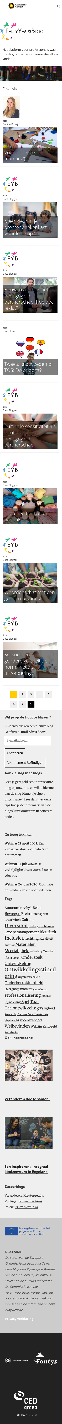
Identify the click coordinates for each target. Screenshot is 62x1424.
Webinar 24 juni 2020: (21, 884)
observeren (13, 958)
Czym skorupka (26, 1207)
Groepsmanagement (22, 932)
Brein (25, 914)
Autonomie (13, 908)
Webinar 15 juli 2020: (21, 864)
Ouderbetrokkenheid (24, 982)
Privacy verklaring (19, 1319)
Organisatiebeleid (29, 977)
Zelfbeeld (50, 1026)
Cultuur (28, 920)
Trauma (22, 1014)
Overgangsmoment (19, 989)
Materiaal (10, 945)
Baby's (27, 908)
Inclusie (13, 938)
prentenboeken (40, 989)
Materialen (25, 944)
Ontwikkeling (18, 963)
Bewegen (12, 913)
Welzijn (36, 1026)
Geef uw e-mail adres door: (25, 732)
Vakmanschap (38, 1014)
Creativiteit (13, 920)
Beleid (38, 908)
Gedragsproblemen (41, 926)
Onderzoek (32, 957)
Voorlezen (28, 1020)
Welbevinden (17, 1026)
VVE (39, 1020)
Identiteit (48, 932)
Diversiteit (16, 925)
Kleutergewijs (33, 1195)
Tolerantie (10, 1014)
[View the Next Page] (31, 705)
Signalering (13, 1002)
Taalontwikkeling (22, 1008)
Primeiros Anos (30, 1201)
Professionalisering (23, 995)
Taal (34, 1001)
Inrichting (30, 938)
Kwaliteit (46, 938)
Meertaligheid (17, 950)
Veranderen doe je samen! (27, 1099)
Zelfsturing (12, 1032)
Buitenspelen (39, 914)
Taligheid (47, 1008)
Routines (46, 996)
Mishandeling (36, 951)
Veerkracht (12, 1020)
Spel (25, 1001)
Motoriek (48, 951)
